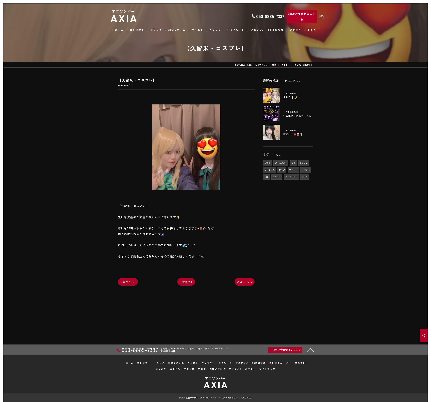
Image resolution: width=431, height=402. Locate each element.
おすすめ (304, 163)
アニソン (293, 169)
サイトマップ (267, 369)
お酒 (266, 176)
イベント (306, 169)
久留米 (267, 163)
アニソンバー (291, 176)
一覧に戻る (186, 282)
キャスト (277, 176)
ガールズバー (281, 163)
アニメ (282, 169)
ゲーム (305, 176)
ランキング (269, 169)
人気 (293, 163)
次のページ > (244, 282)
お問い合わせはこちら (302, 16)
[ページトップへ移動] (310, 349)
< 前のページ (127, 282)
